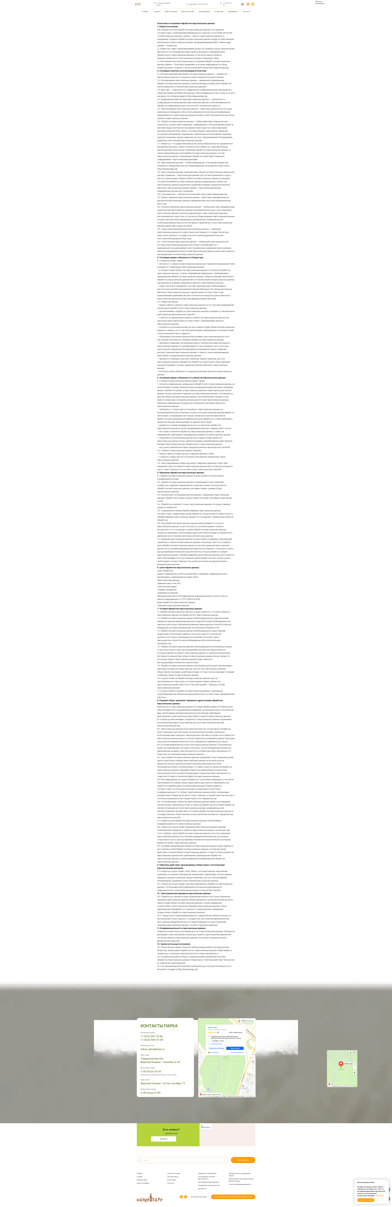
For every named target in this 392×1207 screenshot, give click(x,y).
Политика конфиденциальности (240, 1184)
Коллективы (219, 11)
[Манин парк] (181, 1196)
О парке (157, 11)
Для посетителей (187, 11)
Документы (202, 1189)
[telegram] (185, 1196)
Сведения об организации (207, 1173)
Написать (163, 1139)
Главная (145, 11)
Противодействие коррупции (208, 1182)
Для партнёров (204, 11)
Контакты (246, 11)
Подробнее (379, 1196)
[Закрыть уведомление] (387, 1181)
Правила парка (142, 1180)
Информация (232, 11)
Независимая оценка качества (209, 1185)
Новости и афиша (171, 11)
